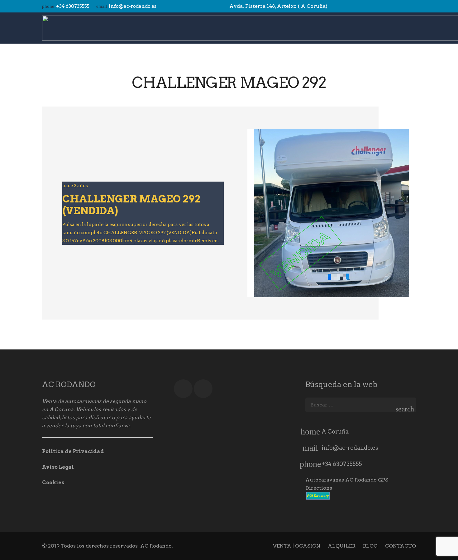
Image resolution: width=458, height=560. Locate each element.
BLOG (370, 546)
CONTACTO (400, 546)
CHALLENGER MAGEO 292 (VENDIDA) (131, 205)
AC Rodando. (156, 546)
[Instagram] (410, 6)
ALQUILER (341, 546)
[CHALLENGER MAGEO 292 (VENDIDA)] (331, 213)
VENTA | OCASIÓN (296, 546)
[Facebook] (399, 6)
